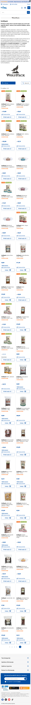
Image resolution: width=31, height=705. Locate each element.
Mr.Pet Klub (14, 4)
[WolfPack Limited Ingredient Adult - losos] (8, 188)
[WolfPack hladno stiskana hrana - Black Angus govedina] (8, 97)
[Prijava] (25, 679)
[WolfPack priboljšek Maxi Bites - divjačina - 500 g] (23, 591)
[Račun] (22, 8)
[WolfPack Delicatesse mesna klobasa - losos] (23, 159)
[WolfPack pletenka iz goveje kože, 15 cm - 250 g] (23, 496)
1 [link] (9, 647)
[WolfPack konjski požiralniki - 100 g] (8, 401)
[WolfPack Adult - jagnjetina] (23, 280)
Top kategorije (5, 658)
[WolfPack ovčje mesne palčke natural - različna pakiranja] (8, 559)
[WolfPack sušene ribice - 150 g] (8, 248)
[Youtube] (9, 700)
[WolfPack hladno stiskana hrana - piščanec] (8, 127)
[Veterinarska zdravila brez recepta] (5, 688)
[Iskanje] (28, 12)
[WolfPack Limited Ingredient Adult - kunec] (8, 340)
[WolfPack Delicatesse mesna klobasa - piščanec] (23, 559)
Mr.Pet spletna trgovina (10, 703)
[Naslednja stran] (20, 646)
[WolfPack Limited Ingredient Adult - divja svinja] (23, 528)
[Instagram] (6, 700)
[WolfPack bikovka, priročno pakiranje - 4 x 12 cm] (23, 340)
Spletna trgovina (6, 666)
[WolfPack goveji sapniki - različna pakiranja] (8, 528)
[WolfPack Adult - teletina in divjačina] (23, 127)
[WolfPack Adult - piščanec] (8, 370)
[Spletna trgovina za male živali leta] (14, 688)
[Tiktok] (12, 700)
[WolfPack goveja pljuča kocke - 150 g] (23, 370)
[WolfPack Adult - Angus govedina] (23, 218)
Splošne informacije (7, 662)
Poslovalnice (5, 4)
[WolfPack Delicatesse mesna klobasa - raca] (23, 188)
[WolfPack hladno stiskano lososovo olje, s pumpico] (23, 97)
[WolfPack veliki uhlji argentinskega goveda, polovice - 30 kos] (8, 496)
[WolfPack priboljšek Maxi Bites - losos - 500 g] (23, 310)
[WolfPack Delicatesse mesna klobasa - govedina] (8, 218)
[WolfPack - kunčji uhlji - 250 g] (8, 591)
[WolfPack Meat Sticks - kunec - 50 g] (23, 621)
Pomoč (28, 4)
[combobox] (14, 12)
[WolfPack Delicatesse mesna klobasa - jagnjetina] (8, 159)
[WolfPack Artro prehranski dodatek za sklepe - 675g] (23, 401)
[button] (29, 8)
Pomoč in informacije (7, 670)
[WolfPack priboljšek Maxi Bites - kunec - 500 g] (8, 280)
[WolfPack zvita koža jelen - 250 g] (8, 621)
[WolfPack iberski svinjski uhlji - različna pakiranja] (8, 433)
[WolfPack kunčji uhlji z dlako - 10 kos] (23, 464)
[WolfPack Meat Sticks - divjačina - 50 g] (8, 464)
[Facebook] (2, 700)
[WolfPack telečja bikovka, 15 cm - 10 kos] (23, 248)
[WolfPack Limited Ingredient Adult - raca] (8, 310)
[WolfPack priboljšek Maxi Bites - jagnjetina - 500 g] (23, 433)
